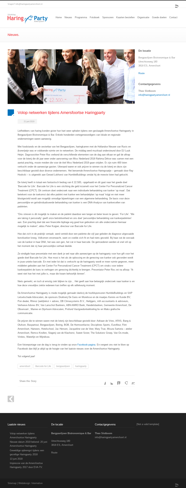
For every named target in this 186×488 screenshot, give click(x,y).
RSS (174, 4)
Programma (81, 17)
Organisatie (143, 17)
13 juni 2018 (16, 458)
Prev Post (11, 399)
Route (141, 73)
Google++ (124, 381)
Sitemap (12, 483)
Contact (173, 17)
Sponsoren (108, 17)
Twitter (109, 381)
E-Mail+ (131, 381)
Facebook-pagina (86, 344)
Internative (37, 483)
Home (59, 17)
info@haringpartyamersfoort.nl (29, 4)
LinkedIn (116, 381)
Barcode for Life (43, 366)
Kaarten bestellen (125, 17)
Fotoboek (95, 17)
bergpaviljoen (63, 366)
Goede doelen (159, 17)
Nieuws (68, 17)
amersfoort (25, 366)
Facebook (102, 381)
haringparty (80, 366)
